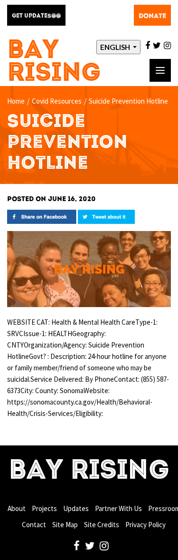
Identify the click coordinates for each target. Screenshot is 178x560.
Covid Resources (57, 101)
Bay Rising (54, 63)
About (17, 508)
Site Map (65, 524)
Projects (44, 508)
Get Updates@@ (36, 16)
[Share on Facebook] (41, 216)
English (115, 47)
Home (16, 101)
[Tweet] (106, 216)
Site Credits (101, 524)
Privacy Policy (145, 524)
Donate (152, 16)
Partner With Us (118, 508)
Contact (34, 524)
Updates (76, 508)
